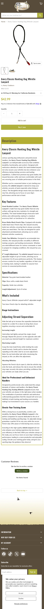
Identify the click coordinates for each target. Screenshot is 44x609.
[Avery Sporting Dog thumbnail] (12, 70)
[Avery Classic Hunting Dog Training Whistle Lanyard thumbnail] (4, 70)
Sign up (32, 572)
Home (3, 22)
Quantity (4, 109)
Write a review (22, 471)
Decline (20, 598)
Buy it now (22, 127)
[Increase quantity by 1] (20, 113)
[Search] (40, 15)
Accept (21, 593)
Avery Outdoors (8, 85)
